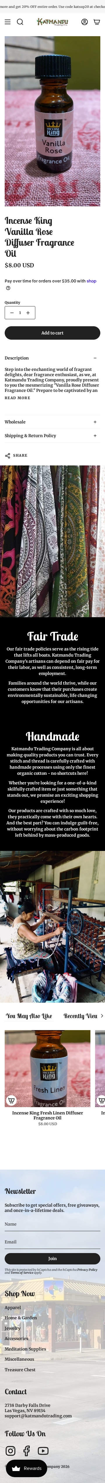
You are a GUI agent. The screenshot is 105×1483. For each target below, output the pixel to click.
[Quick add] (11, 1100)
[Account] (84, 22)
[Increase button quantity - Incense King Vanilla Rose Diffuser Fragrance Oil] (29, 313)
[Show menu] (7, 22)
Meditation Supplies (25, 1349)
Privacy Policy (87, 1270)
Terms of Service (21, 1273)
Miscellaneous (19, 1359)
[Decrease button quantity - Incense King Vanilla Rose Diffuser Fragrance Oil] (11, 313)
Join (52, 1258)
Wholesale (15, 422)
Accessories (16, 1338)
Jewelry (12, 1328)
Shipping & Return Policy (30, 435)
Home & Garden (21, 1317)
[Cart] (96, 22)
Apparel (13, 1307)
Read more (17, 398)
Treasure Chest (20, 1369)
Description (17, 358)
